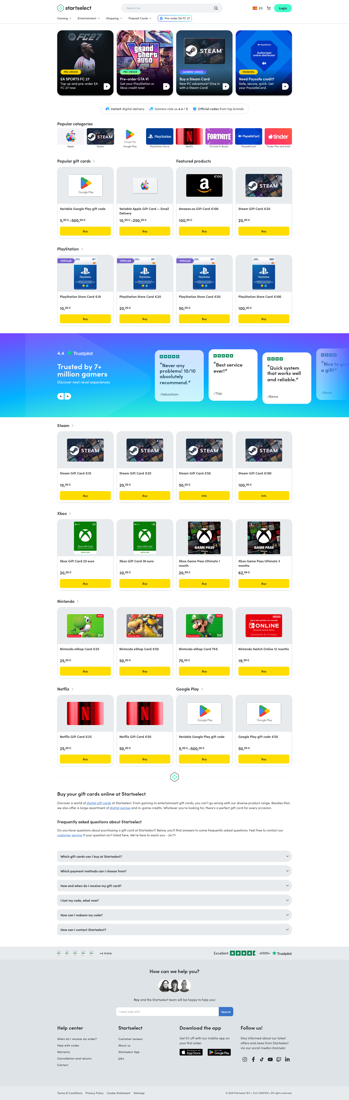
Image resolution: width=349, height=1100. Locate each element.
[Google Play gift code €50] (264, 713)
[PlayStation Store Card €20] (144, 273)
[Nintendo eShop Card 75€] (204, 625)
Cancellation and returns (74, 1058)
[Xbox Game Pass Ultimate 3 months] (264, 538)
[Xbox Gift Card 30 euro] (144, 538)
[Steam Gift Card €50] (204, 450)
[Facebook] (253, 1059)
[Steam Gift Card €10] (85, 450)
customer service (69, 835)
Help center (70, 1027)
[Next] (68, 396)
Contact (62, 1065)
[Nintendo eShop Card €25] (85, 625)
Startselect (130, 1027)
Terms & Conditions (69, 1093)
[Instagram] (245, 1059)
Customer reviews (130, 1039)
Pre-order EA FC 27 (177, 18)
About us (124, 1045)
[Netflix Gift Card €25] (85, 713)
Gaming (62, 18)
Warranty (63, 1052)
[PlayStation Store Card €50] (204, 273)
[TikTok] (262, 1059)
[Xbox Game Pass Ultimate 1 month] (204, 538)
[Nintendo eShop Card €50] (145, 625)
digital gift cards (99, 803)
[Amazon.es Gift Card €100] (204, 185)
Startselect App (129, 1052)
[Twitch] (279, 1059)
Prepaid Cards (138, 18)
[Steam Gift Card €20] (264, 185)
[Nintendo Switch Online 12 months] (264, 625)
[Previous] (60, 396)
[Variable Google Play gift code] (85, 185)
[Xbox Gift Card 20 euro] (85, 538)
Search (226, 1012)
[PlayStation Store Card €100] (263, 273)
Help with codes (68, 1045)
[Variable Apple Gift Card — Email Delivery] (145, 185)
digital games (120, 808)
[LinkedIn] (287, 1059)
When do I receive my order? (77, 1039)
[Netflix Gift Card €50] (145, 713)
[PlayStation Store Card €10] (85, 273)
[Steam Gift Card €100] (264, 450)
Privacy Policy (94, 1093)
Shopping (112, 18)
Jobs (121, 1058)
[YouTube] (270, 1059)
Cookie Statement (118, 1093)
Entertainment (87, 18)
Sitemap (139, 1093)
